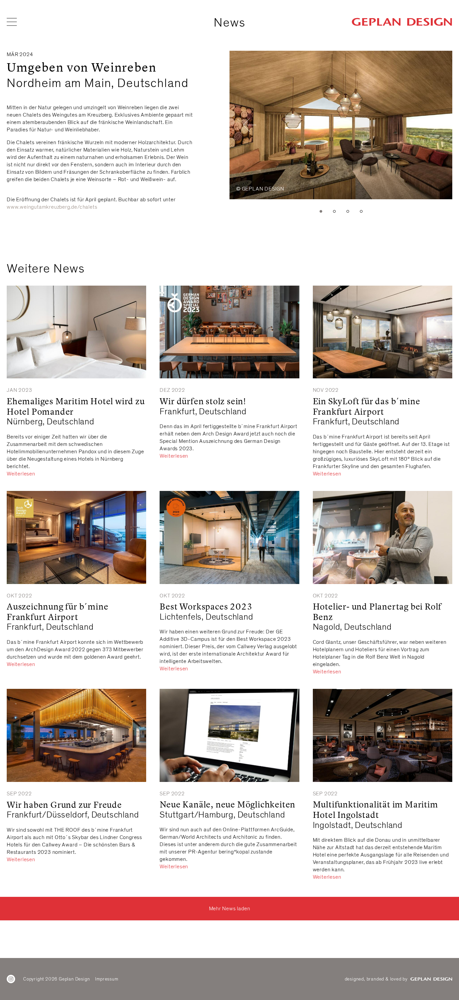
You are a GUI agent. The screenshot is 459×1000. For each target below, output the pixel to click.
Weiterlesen (21, 473)
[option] (341, 125)
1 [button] (321, 211)
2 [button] (334, 211)
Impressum (106, 979)
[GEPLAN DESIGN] (401, 22)
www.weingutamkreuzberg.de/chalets (52, 207)
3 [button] (347, 211)
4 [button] (361, 211)
